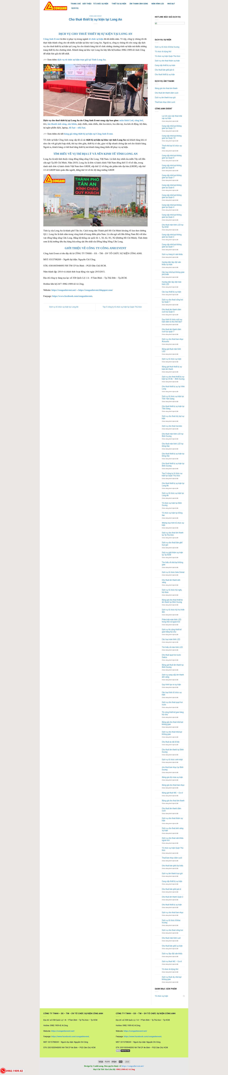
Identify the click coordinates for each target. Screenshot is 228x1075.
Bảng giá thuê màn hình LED (171, 350)
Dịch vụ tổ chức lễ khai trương (167, 47)
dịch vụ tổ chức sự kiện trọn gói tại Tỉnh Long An (81, 59)
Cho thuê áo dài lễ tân (170, 742)
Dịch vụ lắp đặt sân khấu (172, 953)
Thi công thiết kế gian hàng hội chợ (173, 713)
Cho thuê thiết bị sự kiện (165, 74)
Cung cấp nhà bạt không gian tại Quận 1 (172, 245)
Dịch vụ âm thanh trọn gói (165, 97)
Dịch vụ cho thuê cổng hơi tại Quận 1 (172, 301)
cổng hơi (139, 120)
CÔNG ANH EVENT (95, 16)
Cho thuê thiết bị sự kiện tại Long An (173, 484)
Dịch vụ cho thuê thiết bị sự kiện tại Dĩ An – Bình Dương (173, 378)
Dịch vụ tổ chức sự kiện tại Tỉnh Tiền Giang (173, 397)
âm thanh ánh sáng (139, 4)
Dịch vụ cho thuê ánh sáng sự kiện (172, 829)
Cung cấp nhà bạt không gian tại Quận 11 (172, 127)
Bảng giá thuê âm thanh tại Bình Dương (173, 666)
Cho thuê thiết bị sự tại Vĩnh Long (173, 387)
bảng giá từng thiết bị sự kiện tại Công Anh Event (88, 134)
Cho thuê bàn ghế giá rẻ (164, 70)
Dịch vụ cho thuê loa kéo (172, 426)
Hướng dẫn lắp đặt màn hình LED (171, 283)
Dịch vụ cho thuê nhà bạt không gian (172, 733)
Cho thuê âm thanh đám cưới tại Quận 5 (171, 310)
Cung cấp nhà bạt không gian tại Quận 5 (172, 196)
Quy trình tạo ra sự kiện (171, 684)
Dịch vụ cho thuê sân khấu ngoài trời (172, 839)
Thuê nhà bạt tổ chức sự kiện (172, 147)
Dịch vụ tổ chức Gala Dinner (173, 572)
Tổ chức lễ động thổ (163, 51)
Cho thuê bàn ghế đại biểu (172, 866)
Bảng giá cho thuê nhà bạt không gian (172, 723)
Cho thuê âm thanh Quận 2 (172, 897)
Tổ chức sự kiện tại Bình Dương (172, 504)
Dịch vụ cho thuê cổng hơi (172, 930)
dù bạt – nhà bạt (77, 127)
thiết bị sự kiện (119, 4)
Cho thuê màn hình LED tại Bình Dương (172, 435)
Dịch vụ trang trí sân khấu (172, 254)
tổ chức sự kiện (100, 4)
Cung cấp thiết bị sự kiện (165, 65)
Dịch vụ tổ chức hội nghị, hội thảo (172, 591)
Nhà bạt (171, 4)
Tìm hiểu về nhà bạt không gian (172, 563)
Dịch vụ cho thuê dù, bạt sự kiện (173, 417)
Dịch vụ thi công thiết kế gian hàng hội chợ (171, 630)
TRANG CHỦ (76, 4)
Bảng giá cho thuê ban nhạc (173, 785)
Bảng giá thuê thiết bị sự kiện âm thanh (172, 368)
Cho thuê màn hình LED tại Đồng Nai (172, 445)
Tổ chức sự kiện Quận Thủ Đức (167, 56)
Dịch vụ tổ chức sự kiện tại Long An (63, 307)
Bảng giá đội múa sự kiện (172, 777)
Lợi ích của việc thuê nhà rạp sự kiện (172, 117)
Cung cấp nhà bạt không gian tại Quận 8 (172, 166)
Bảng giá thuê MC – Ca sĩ (172, 793)
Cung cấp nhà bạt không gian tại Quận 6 (172, 186)
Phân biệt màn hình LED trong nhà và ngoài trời (171, 620)
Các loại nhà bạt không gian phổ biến (173, 273)
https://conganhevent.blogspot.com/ (95, 290)
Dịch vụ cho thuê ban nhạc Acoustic (172, 340)
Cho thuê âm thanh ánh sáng (171, 581)
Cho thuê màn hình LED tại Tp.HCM (172, 226)
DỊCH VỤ (74, 8)
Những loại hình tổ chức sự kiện (173, 524)
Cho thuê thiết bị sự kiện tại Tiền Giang (173, 407)
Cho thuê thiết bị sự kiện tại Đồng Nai (173, 455)
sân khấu (72, 124)
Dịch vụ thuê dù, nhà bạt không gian (171, 978)
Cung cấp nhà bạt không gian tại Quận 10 (172, 137)
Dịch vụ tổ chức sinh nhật (172, 759)
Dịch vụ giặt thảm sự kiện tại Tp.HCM (172, 553)
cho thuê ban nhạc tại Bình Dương (172, 768)
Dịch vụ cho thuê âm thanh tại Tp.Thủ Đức (172, 534)
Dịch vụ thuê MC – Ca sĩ (172, 961)
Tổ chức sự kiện (161, 996)
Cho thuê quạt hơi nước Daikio (171, 656)
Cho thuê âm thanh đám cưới (166, 93)
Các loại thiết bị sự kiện (171, 292)
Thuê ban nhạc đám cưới (165, 102)
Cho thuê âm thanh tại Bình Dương (173, 750)
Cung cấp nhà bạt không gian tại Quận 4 (172, 206)
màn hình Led (158, 4)
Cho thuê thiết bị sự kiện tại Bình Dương (173, 464)
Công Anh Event (51, 39)
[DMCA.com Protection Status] (123, 1050)
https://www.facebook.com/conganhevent (72, 296)
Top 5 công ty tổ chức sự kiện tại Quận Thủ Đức (122, 307)
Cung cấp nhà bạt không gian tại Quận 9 (172, 156)
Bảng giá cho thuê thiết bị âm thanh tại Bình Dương (172, 601)
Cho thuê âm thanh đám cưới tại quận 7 (171, 330)
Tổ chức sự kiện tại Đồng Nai (172, 514)
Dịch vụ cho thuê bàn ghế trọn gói (172, 543)
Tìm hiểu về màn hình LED (172, 647)
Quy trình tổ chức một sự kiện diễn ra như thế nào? (172, 320)
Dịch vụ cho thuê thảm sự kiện (167, 61)
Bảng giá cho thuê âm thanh (166, 88)
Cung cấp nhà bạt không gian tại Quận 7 (172, 176)
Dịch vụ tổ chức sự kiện (171, 359)
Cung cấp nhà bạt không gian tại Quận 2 (172, 236)
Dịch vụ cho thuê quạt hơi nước (172, 703)
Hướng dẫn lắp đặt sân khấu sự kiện (171, 263)
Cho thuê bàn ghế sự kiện (172, 946)
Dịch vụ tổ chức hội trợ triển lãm (173, 611)
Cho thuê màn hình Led (171, 938)
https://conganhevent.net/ (64, 290)
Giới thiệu (87, 4)
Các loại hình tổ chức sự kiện (172, 693)
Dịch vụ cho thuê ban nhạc (172, 912)
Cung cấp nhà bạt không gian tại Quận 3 (172, 216)
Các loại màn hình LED (171, 639)
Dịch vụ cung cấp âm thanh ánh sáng (173, 676)
